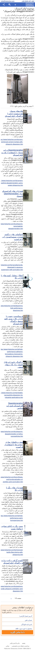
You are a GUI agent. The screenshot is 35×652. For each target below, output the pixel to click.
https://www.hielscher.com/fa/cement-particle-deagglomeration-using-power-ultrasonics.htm (12, 182)
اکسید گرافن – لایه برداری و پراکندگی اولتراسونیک (12, 561)
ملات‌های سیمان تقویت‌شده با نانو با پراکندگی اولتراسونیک (14, 113)
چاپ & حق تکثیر (15, 643)
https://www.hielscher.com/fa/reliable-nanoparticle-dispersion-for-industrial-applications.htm (12, 395)
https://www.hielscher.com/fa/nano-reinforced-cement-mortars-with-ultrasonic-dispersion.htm (12, 141)
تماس (7, 646)
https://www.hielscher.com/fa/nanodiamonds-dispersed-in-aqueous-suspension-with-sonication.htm (12, 267)
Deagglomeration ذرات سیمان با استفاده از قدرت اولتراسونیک (12, 152)
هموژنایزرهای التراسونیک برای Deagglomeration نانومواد (12, 193)
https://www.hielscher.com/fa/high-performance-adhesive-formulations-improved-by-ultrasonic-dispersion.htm (12, 352)
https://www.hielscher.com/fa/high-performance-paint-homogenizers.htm (12, 517)
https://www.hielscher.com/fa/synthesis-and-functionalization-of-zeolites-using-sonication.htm (12, 479)
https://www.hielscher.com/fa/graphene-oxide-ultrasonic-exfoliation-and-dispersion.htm (12, 588)
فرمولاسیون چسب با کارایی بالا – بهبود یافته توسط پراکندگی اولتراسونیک (13, 320)
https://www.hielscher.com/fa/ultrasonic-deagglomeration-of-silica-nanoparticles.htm (12, 433)
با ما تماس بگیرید (17, 632)
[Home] (29, 4)
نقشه (23, 643)
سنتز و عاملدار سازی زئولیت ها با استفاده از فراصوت (13, 444)
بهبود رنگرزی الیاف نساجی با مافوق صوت (12, 527)
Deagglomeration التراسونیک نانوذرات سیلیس (14, 405)
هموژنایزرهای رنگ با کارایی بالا (14, 488)
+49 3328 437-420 (28, 1)
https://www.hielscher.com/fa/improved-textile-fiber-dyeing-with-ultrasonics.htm (12, 552)
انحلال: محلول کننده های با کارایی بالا (12, 276)
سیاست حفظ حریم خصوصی (20, 646)
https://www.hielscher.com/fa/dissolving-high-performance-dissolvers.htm (12, 308)
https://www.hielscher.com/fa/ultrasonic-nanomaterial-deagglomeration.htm (12, 226)
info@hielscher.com (7, 1)
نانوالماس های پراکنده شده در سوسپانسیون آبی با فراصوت (12, 237)
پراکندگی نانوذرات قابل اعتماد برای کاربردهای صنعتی (13, 364)
